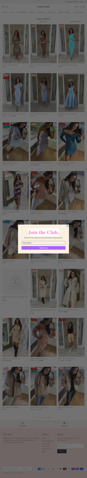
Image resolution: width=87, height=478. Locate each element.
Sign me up (43, 248)
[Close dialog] (67, 226)
